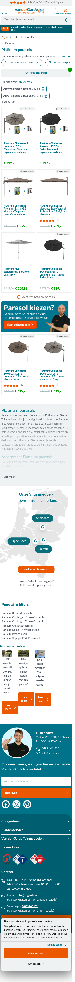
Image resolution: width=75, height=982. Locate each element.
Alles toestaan (36, 953)
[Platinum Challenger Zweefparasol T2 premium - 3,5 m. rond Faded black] (54, 249)
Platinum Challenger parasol (17, 626)
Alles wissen (25, 82)
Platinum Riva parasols (14, 634)
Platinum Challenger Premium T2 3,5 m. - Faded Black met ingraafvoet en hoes (51, 148)
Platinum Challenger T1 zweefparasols (22, 617)
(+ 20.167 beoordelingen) (49, 2)
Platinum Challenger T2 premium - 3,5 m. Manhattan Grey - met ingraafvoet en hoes (17, 148)
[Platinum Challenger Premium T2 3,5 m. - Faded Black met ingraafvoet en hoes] (54, 124)
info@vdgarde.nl (27, 895)
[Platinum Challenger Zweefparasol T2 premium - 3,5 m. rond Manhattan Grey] (54, 351)
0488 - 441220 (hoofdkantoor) (32, 879)
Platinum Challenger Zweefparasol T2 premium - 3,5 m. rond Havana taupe (16, 375)
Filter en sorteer (50, 71)
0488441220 (30, 906)
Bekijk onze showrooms (36, 569)
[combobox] (36, 19)
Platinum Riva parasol (16, 473)
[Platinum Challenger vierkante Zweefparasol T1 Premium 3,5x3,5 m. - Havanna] (54, 186)
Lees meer (8, 707)
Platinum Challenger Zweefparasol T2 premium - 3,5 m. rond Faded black (52, 273)
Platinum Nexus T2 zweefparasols (20, 630)
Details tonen (54, 944)
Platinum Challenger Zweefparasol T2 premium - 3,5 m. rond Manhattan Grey (52, 375)
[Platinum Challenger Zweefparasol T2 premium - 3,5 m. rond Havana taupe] (18, 351)
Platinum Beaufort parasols (16, 613)
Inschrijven (11, 793)
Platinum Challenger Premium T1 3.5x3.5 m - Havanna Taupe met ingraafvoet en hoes (17, 210)
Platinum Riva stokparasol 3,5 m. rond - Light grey (17, 272)
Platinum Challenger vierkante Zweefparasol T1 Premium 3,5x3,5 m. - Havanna (53, 210)
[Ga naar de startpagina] (30, 11)
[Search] (67, 20)
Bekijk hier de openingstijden (36, 585)
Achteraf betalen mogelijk (20, 37)
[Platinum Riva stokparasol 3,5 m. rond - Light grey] (18, 249)
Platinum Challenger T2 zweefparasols (22, 621)
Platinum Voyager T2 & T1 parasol (20, 638)
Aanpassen (34, 963)
